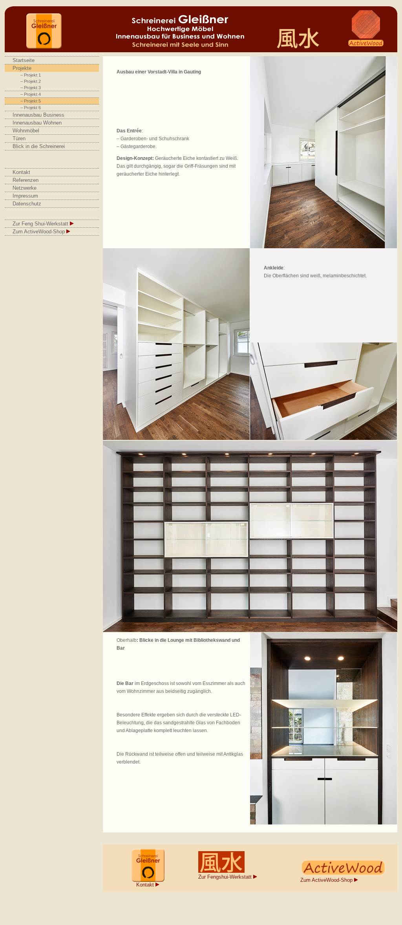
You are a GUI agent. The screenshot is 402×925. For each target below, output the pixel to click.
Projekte (22, 68)
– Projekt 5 (30, 101)
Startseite (24, 60)
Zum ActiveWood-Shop (39, 231)
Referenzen (25, 180)
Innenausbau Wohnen (37, 123)
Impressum (25, 196)
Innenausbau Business (38, 115)
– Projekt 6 (30, 107)
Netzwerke (25, 188)
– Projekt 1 (30, 75)
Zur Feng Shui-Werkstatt (41, 224)
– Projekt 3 (30, 87)
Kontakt (21, 172)
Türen (19, 138)
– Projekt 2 (30, 81)
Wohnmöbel (26, 131)
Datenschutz (27, 204)
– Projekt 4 (30, 94)
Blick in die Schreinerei (39, 146)
